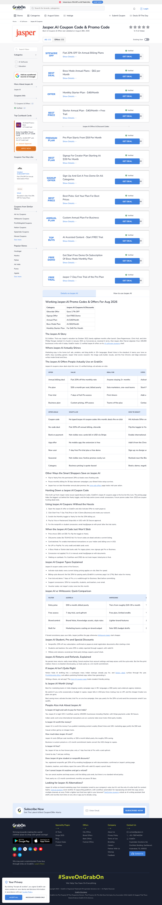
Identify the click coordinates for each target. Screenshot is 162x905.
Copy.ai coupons (57, 790)
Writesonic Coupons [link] (21, 219)
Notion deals (120, 673)
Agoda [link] (16, 273)
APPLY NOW (26, 148)
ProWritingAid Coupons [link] (23, 223)
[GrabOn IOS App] (42, 841)
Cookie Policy (27, 892)
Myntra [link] (16, 255)
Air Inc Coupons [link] (20, 214)
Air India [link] (17, 264)
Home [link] (14, 21)
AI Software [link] (23, 21)
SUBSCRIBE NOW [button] (134, 810)
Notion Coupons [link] (20, 227)
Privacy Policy (113, 835)
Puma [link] (16, 269)
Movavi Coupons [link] (20, 236)
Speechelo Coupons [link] (21, 232)
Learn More (39, 864)
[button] (146, 39)
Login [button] (145, 8)
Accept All (13, 897)
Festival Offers (88, 842)
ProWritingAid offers (53, 675)
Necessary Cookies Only (35, 897)
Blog (57, 839)
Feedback (111, 855)
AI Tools (59, 832)
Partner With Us (114, 848)
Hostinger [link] (17, 251)
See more (17, 240)
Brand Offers (87, 835)
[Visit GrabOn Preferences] (25, 75)
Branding (111, 842)
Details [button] (68, 56)
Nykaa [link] (16, 260)
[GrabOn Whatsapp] (14, 850)
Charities (59, 845)
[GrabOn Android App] (22, 841)
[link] (20, 850)
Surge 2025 (60, 835)
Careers (110, 845)
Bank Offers (87, 839)
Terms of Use (113, 839)
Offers (59, 39)
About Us (111, 832)
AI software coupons (112, 343)
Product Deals (61, 842)
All (47, 39)
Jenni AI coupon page (79, 679)
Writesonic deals (104, 635)
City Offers (87, 832)
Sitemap (111, 852)
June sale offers (95, 485)
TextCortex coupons (111, 792)
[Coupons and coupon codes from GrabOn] (19, 8)
